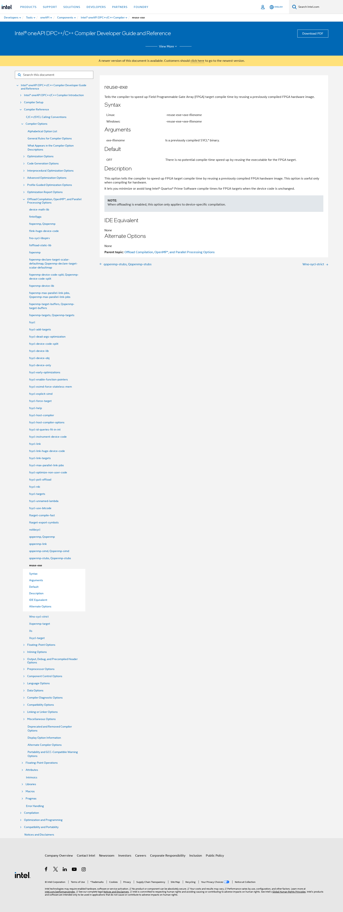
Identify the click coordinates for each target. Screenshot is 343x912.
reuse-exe (35, 565)
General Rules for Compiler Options (50, 138)
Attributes (32, 770)
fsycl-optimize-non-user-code (48, 472)
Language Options (38, 683)
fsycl (32, 322)
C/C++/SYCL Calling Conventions (46, 117)
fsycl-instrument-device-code (48, 436)
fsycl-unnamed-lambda (43, 501)
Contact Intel (86, 856)
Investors (124, 856)
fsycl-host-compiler (41, 415)
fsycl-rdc (34, 486)
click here (197, 61)
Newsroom (106, 856)
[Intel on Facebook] (46, 869)
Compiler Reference (36, 109)
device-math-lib (39, 209)
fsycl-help (35, 408)
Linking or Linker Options (42, 712)
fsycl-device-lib (39, 351)
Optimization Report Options (45, 192)
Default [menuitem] (34, 587)
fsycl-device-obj (39, 358)
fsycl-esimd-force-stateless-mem (50, 386)
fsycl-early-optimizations (44, 372)
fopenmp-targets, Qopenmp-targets (51, 315)
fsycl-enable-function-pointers (48, 379)
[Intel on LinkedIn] (65, 869)
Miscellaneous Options (41, 719)
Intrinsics (31, 777)
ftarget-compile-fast (42, 515)
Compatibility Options (40, 704)
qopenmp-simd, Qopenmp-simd (49, 551)
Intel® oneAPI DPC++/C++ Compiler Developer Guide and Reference (53, 87)
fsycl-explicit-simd (40, 394)
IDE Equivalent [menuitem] (38, 600)
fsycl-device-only (40, 365)
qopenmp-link (38, 544)
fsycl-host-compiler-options (47, 422)
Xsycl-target (37, 638)
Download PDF (312, 34)
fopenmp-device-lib (41, 286)
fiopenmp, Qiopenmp (42, 224)
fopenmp (34, 252)
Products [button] (28, 7)
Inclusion (195, 856)
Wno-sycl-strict (39, 616)
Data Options (35, 690)
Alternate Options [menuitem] (40, 606)
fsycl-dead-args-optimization (47, 336)
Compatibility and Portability (41, 827)
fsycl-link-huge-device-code (47, 451)
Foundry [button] (141, 7)
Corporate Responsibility (167, 856)
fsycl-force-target (40, 401)
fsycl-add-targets (40, 329)
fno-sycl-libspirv (39, 238)
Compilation (31, 813)
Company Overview (59, 856)
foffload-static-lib (40, 245)
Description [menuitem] (36, 593)
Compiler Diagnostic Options (45, 697)
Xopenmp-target (39, 623)
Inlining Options (37, 652)
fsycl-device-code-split (43, 343)
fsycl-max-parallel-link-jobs (46, 465)
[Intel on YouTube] (74, 869)
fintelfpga (35, 216)
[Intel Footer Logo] (23, 875)
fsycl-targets (37, 494)
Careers (140, 856)
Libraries (31, 784)
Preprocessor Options (41, 669)
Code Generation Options (43, 163)
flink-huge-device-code (44, 231)
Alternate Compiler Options (45, 745)
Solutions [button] (71, 7)
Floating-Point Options (41, 645)
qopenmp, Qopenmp (42, 537)
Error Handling (35, 806)
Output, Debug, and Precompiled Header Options (52, 660)
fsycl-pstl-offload (40, 479)
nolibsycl (34, 529)
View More (166, 46)
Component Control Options (44, 676)
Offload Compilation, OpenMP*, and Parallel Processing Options (54, 201)
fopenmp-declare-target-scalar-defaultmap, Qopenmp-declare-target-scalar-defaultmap (53, 263)
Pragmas (31, 798)
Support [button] (50, 7)
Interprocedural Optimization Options (50, 170)
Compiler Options (36, 123)
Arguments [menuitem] (36, 580)
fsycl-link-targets (40, 458)
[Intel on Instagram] (84, 869)
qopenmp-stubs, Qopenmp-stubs (50, 558)
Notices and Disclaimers (39, 834)
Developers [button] (96, 7)
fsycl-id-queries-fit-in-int (45, 429)
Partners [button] (119, 7)
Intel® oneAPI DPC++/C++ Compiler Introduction (54, 95)
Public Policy (215, 856)
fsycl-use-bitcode (40, 508)
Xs (30, 631)
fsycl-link (35, 444)
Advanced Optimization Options (46, 178)
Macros (30, 791)
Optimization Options (40, 156)
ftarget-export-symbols (44, 522)
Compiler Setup (33, 102)
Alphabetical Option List (42, 131)
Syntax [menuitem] (33, 573)
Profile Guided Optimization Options (49, 185)
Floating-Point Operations (42, 762)
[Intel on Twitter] (56, 869)
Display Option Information (44, 737)
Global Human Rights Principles (289, 891)
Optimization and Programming (43, 820)
